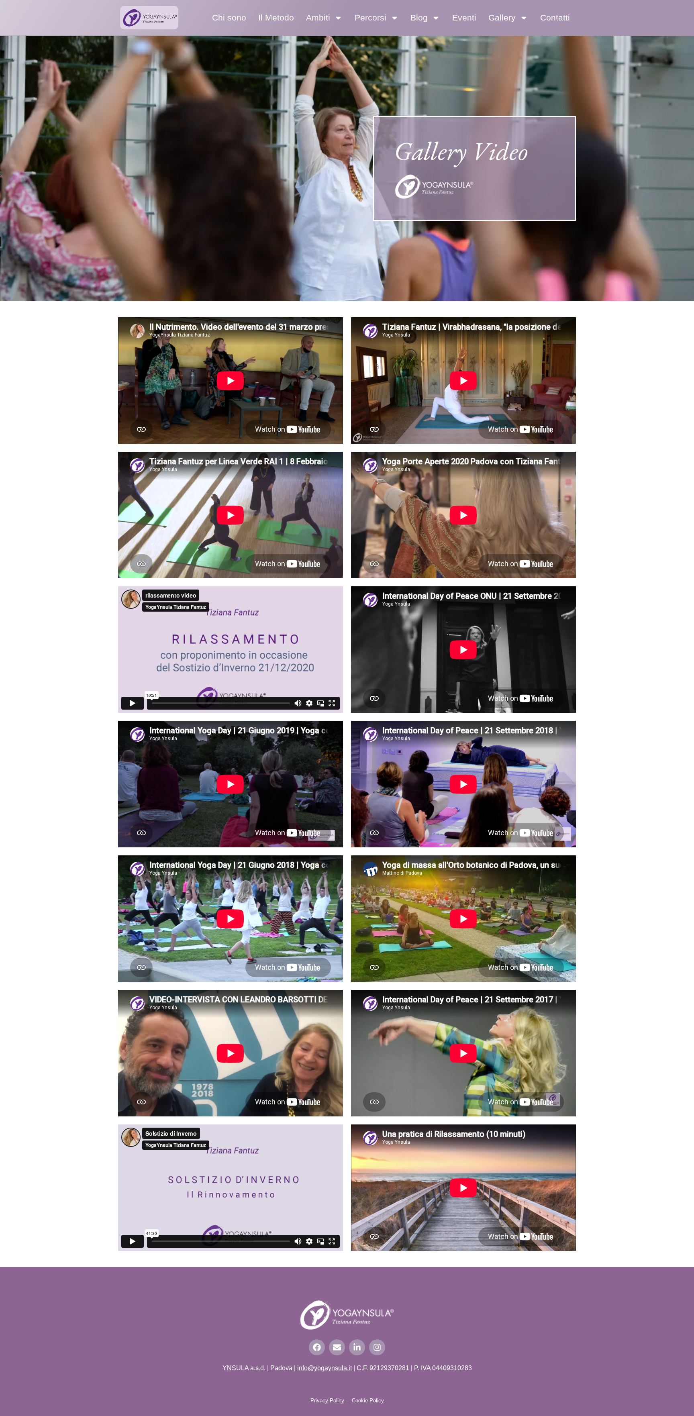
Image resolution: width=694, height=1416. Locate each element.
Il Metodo (276, 17)
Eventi (464, 17)
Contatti (555, 17)
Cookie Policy (368, 1401)
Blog (419, 17)
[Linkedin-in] (357, 1347)
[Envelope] (337, 1347)
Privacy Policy (327, 1401)
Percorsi (370, 17)
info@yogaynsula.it (324, 1368)
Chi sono (229, 17)
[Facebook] (317, 1347)
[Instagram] (377, 1347)
